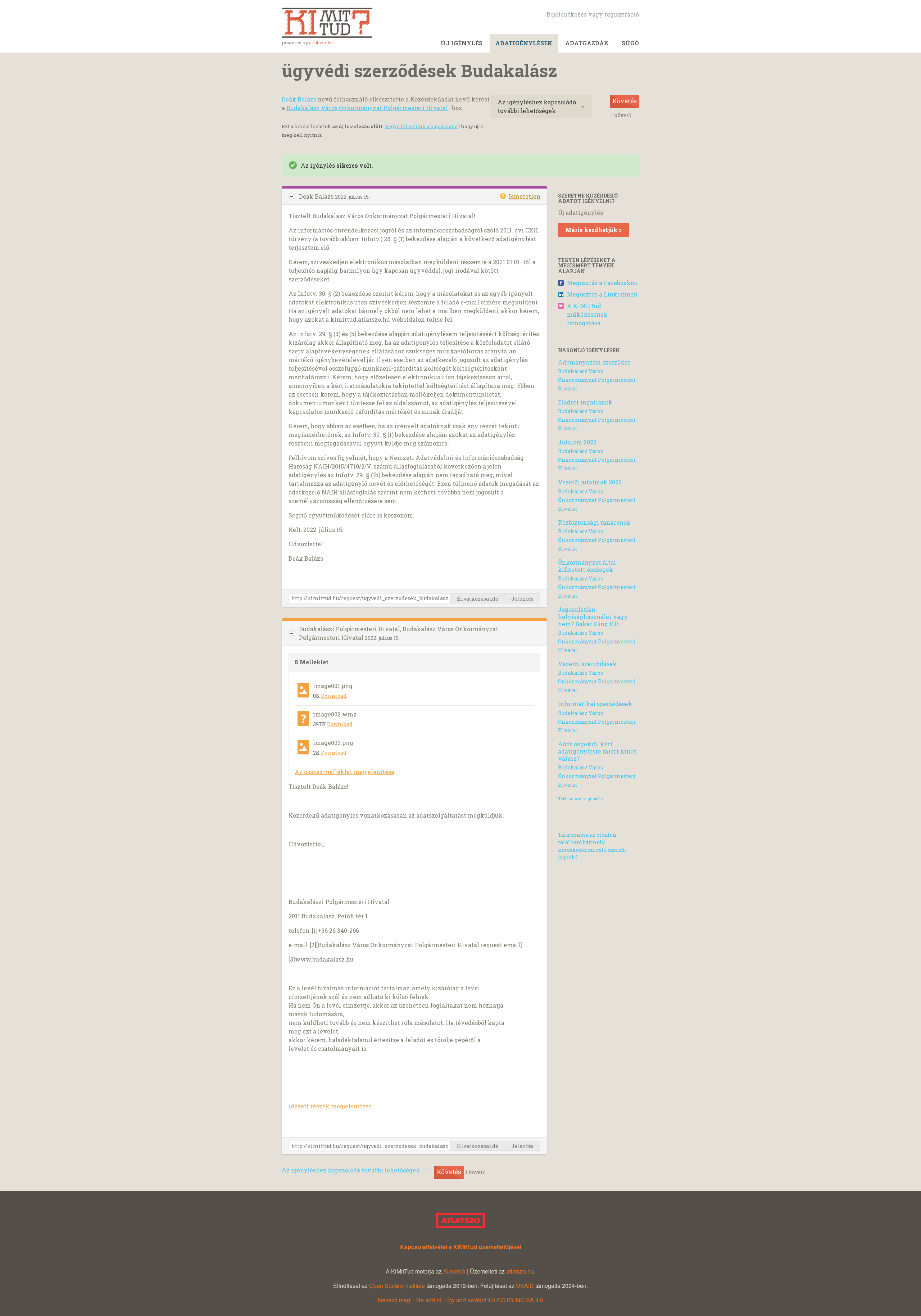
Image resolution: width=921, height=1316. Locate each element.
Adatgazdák (587, 43)
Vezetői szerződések (587, 664)
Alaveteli (454, 1271)
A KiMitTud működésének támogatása (587, 314)
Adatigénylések (523, 43)
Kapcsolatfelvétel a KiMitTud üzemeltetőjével (460, 1247)
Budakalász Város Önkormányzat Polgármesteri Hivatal (367, 108)
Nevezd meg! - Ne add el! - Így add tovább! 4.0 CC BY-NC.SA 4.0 (460, 1300)
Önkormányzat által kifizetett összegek (587, 565)
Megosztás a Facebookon (602, 282)
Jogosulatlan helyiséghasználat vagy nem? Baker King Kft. (593, 617)
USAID (525, 1285)
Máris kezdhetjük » (593, 230)
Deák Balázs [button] (317, 196)
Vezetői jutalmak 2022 (590, 482)
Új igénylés (461, 43)
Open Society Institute (397, 1285)
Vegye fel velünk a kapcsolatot (421, 126)
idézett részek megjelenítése (330, 1106)
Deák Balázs (299, 99)
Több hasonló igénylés (580, 798)
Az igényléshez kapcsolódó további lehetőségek (537, 106)
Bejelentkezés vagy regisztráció (592, 14)
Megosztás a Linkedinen (602, 294)
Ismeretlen (524, 196)
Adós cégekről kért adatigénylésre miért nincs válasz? (597, 751)
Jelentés (522, 598)
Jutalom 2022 (577, 442)
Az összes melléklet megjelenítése (344, 771)
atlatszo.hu (321, 42)
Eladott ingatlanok (585, 402)
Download (333, 695)
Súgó (630, 43)
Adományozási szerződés (594, 362)
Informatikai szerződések (595, 703)
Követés (624, 101)
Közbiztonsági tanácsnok (594, 522)
